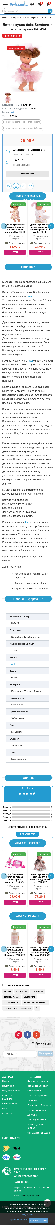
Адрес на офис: (21, 1182)
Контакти (7, 1113)
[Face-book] (27, 1034)
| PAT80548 (15, 228)
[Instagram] (18, 1034)
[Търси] (50, 10)
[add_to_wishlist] (9, 186)
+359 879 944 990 (26, 1176)
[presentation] (51, 226)
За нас (5, 1081)
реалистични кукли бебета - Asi (17, 1008)
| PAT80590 (14, 951)
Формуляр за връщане (39, 1133)
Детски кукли (31, 17)
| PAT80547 (40, 228)
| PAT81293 (15, 878)
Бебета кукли (48, 17)
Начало (5, 17)
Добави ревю (27, 834)
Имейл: (27, 1195)
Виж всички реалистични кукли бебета (21, 122)
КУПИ (15, 252)
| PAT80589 (40, 951)
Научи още (27, 1214)
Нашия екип (8, 1086)
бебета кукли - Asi (11, 1002)
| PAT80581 (40, 878)
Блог (4, 1108)
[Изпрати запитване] (31, 186)
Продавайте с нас (11, 1090)
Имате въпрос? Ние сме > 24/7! (30, 1170)
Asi (12, 112)
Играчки (17, 17)
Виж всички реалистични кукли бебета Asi (23, 128)
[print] (16, 186)
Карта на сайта (9, 1103)
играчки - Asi (21, 991)
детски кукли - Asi (11, 997)
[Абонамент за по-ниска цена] (23, 186)
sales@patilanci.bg (31, 1195)
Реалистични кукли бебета (35, 1002)
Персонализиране (18, 1219)
